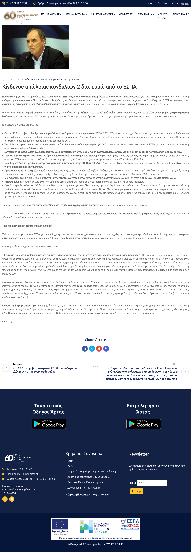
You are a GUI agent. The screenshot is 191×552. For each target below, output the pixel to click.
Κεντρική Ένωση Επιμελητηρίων (85, 482)
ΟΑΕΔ (70, 466)
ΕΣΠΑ (70, 460)
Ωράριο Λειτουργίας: (31, 478)
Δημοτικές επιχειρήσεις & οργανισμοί (88, 477)
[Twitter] (92, 349)
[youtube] (11, 499)
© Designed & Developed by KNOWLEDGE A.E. (95, 544)
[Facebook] (85, 349)
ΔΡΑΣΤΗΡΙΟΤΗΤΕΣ (101, 14)
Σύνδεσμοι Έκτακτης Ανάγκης (83, 487)
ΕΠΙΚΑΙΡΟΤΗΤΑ (75, 14)
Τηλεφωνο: (20, 469)
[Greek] (187, 4)
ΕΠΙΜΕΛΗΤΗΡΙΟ (51, 14)
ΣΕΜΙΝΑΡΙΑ (145, 14)
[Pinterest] (99, 349)
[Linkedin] (106, 349)
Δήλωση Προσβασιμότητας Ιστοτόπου (88, 494)
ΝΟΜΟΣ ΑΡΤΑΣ (162, 16)
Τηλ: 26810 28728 (17, 3)
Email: (22, 474)
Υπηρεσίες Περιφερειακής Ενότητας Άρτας (91, 471)
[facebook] (5, 499)
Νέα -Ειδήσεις (32, 79)
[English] (183, 4)
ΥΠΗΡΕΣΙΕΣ (126, 14)
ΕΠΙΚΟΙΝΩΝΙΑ (181, 14)
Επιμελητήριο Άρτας (56, 79)
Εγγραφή (136, 491)
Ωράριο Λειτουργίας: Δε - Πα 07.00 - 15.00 (62, 3)
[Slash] (95, 366)
